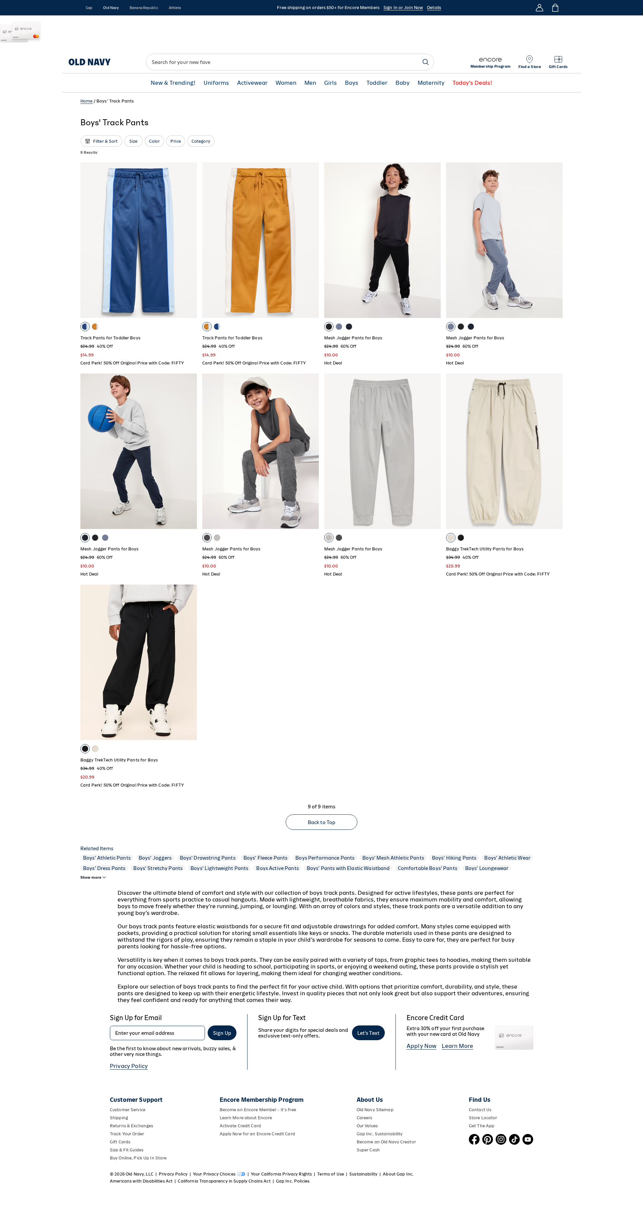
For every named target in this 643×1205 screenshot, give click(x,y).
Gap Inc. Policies (292, 1181)
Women (286, 83)
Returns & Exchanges (131, 1125)
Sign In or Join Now (403, 7)
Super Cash (368, 1149)
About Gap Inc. (398, 1174)
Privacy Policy (129, 1066)
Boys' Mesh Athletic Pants (393, 858)
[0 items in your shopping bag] (555, 7)
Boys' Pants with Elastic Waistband (348, 868)
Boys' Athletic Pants (107, 858)
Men (310, 83)
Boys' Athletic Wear (507, 858)
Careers (364, 1117)
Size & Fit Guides (126, 1149)
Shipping (119, 1117)
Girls (330, 83)
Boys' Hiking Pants (454, 858)
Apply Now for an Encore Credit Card (257, 1133)
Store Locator (483, 1117)
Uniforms (216, 83)
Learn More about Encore (246, 1117)
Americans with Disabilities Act (141, 1181)
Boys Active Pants (277, 868)
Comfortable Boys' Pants (427, 868)
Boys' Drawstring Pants (207, 858)
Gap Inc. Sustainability (380, 1133)
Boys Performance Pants (324, 858)
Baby (403, 83)
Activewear (252, 83)
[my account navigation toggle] (539, 7)
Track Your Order (127, 1133)
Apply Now (421, 1046)
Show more (90, 877)
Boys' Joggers (155, 858)
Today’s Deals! (472, 83)
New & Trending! (173, 83)
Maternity (431, 83)
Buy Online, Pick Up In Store (138, 1157)
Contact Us (480, 1109)
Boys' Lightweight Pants (219, 868)
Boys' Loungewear (486, 868)
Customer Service (127, 1109)
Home (86, 101)
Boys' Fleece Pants (265, 858)
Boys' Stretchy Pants (158, 868)
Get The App (481, 1125)
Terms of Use (330, 1174)
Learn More (457, 1046)
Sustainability (363, 1174)
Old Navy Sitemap (375, 1109)
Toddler (376, 83)
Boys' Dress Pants (104, 868)
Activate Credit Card (240, 1125)
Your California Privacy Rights (281, 1174)
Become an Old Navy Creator (386, 1141)
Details (434, 7)
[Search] (426, 62)
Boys (351, 83)
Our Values (367, 1125)
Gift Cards (120, 1141)
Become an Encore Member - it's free (258, 1109)
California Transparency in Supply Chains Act (224, 1181)
